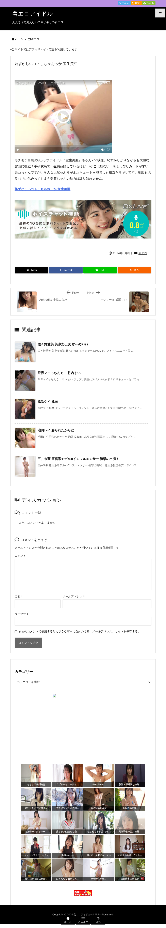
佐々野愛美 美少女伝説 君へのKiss (63, 344)
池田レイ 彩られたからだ (56, 430)
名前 (18, 596)
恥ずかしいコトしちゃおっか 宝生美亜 (42, 189)
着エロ (35, 39)
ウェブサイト (23, 614)
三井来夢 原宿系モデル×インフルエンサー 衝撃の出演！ (78, 459)
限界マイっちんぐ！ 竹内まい (59, 373)
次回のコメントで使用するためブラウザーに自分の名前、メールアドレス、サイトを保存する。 (79, 631)
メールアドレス (74, 596)
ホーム (19, 39)
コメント (20, 555)
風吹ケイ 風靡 (48, 401)
